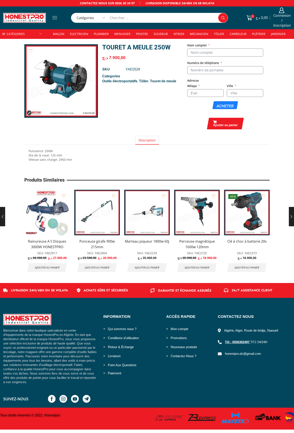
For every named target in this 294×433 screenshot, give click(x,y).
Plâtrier (258, 34)
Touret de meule (163, 81)
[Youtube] (75, 399)
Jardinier (278, 34)
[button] (225, 123)
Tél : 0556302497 (237, 342)
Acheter (225, 106)
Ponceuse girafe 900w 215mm (97, 244)
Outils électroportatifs (119, 81)
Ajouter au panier (47, 267)
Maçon (58, 34)
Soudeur (161, 34)
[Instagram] (63, 399)
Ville (230, 86)
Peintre (142, 34)
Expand (29, 113)
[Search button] (223, 18)
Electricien (79, 34)
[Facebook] (52, 399)
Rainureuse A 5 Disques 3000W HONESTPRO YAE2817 (47, 247)
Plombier (101, 34)
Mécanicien (199, 34)
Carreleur (238, 34)
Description (147, 140)
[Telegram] (86, 399)
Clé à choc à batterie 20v (247, 241)
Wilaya (192, 86)
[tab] (147, 140)
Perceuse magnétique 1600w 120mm (197, 244)
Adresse (193, 80)
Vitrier (178, 34)
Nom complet (197, 45)
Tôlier (219, 34)
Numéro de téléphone (203, 63)
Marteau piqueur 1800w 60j (147, 241)
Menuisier (122, 34)
